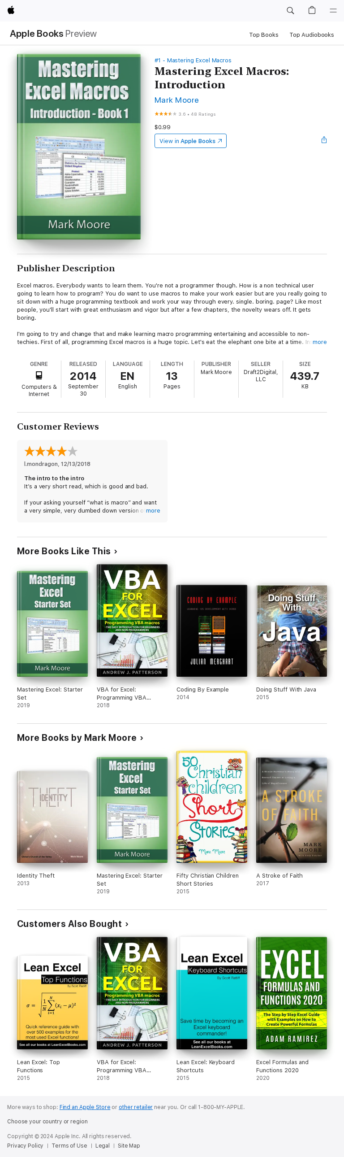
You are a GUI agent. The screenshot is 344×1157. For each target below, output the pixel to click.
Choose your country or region (47, 1121)
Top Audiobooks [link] (311, 34)
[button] (290, 11)
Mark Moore (177, 99)
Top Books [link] (264, 34)
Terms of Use (69, 1146)
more (320, 342)
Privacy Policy (25, 1146)
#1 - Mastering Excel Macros (193, 60)
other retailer (136, 1107)
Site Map (129, 1146)
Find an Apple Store (85, 1107)
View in (187, 141)
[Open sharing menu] (324, 141)
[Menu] (333, 11)
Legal (102, 1146)
